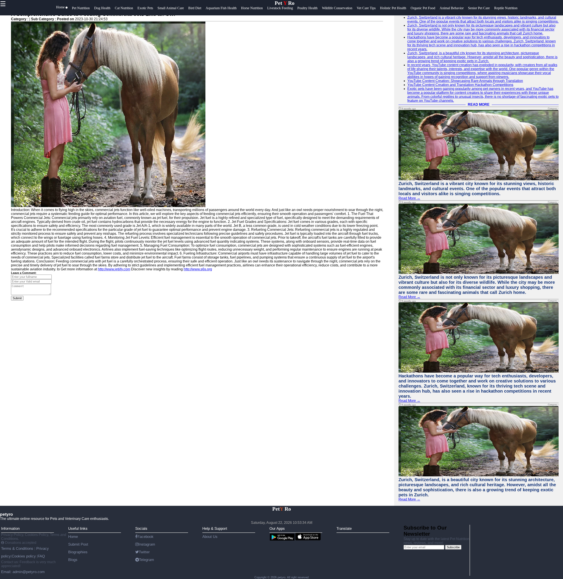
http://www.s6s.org (198, 269)
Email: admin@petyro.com (23, 572)
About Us (210, 536)
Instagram (147, 544)
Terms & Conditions (17, 548)
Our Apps (277, 528)
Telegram (146, 559)
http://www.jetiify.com (114, 269)
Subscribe (453, 547)
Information (10, 528)
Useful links (78, 528)
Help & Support (214, 528)
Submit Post (78, 544)
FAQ (41, 556)
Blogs (72, 559)
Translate (344, 528)
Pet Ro (284, 3)
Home (73, 536)
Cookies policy (24, 556)
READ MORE (479, 104)
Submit (17, 298)
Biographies (78, 552)
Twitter (144, 552)
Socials (141, 528)
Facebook (145, 536)
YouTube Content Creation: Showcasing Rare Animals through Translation (465, 81)
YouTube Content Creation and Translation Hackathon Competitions (460, 85)
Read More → (409, 198)
